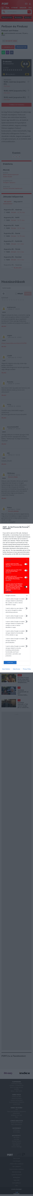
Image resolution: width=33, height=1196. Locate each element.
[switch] (25, 564)
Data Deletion (6, 669)
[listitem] (16, 560)
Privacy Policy (27, 669)
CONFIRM (10, 662)
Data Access (16, 669)
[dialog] (16, 598)
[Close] (29, 527)
